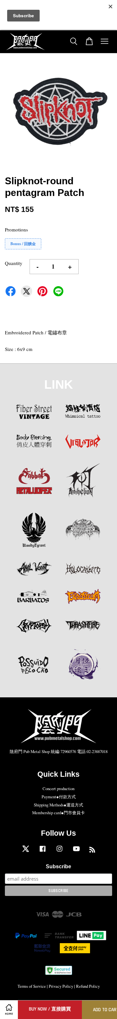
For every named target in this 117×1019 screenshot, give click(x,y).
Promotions (16, 229)
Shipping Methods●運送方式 (58, 805)
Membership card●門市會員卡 (58, 813)
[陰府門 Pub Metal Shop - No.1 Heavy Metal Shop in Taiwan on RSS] (92, 851)
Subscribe (58, 866)
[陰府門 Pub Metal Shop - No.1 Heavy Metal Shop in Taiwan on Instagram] (59, 852)
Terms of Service (32, 986)
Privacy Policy (61, 986)
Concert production (58, 788)
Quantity (13, 263)
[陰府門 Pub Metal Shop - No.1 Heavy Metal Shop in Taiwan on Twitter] (25, 852)
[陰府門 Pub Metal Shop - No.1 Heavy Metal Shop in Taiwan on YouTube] (76, 852)
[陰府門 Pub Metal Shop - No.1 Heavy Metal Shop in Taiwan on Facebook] (42, 852)
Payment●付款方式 (59, 797)
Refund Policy (88, 986)
